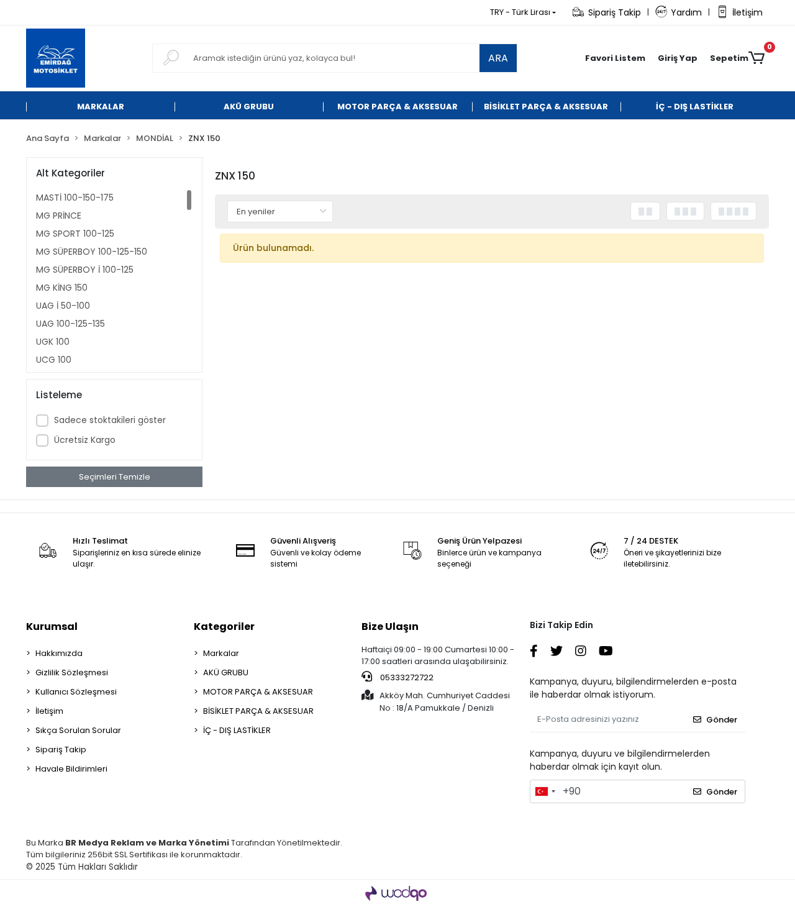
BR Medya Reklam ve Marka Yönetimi (147, 843)
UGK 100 (53, 341)
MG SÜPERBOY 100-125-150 (91, 251)
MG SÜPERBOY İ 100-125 (85, 269)
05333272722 (406, 677)
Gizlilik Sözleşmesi (71, 672)
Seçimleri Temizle (114, 477)
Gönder (721, 720)
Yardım (686, 12)
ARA (498, 58)
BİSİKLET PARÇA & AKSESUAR (258, 711)
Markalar (221, 653)
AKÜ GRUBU (225, 672)
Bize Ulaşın (390, 626)
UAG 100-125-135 (70, 323)
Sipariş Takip (614, 12)
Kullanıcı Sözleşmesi (76, 692)
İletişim (747, 12)
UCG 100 (53, 359)
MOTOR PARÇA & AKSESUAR (258, 692)
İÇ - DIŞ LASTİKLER (237, 730)
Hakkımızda (59, 653)
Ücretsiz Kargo (85, 440)
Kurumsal (52, 626)
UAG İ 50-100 (63, 305)
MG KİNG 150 (62, 287)
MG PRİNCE (58, 215)
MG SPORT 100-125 (75, 233)
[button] (677, 58)
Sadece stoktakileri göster (110, 420)
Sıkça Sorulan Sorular (78, 730)
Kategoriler (224, 626)
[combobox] (544, 791)
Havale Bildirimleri (71, 769)
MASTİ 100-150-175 (75, 197)
